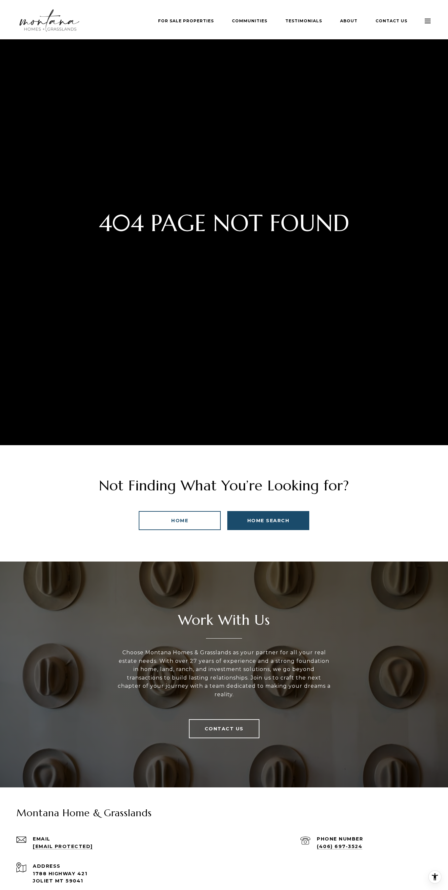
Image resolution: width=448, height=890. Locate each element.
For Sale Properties (186, 20)
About (348, 20)
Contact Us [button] (224, 729)
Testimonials (303, 20)
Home (179, 521)
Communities (249, 20)
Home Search (268, 521)
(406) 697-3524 (339, 846)
